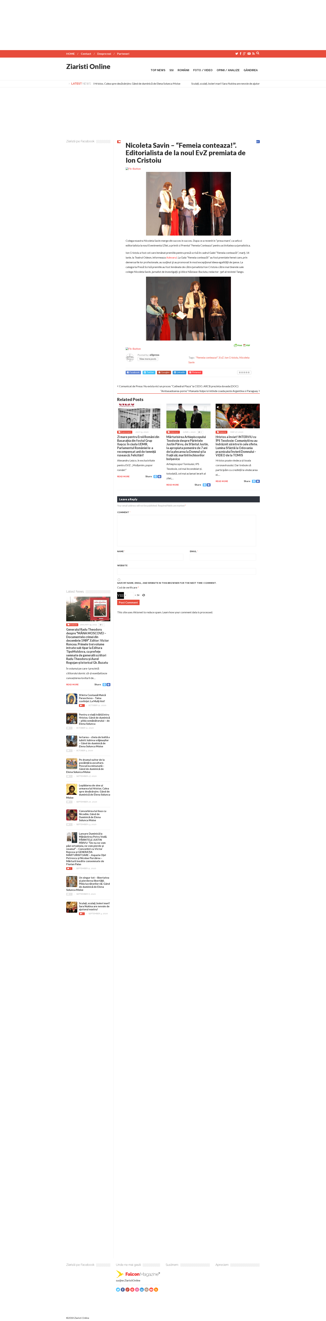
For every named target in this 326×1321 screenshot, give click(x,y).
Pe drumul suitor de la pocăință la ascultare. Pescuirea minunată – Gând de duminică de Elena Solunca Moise (85, 765)
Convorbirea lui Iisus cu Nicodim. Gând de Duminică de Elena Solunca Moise (92, 815)
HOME (70, 53)
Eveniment (126, 432)
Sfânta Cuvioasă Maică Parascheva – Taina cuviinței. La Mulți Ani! (92, 698)
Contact (86, 53)
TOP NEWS (158, 70)
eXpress (154, 354)
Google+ (165, 372)
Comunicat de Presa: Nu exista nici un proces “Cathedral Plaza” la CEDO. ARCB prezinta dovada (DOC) (178, 386)
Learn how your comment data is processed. (187, 612)
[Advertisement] (163, 24)
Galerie (222, 432)
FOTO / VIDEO (203, 70)
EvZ (221, 357)
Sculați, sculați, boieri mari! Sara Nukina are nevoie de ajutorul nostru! (221, 83)
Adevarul (171, 257)
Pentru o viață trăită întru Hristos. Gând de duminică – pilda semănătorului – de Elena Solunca (94, 719)
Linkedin (181, 372)
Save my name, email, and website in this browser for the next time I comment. (166, 583)
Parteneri (123, 53)
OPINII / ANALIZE (228, 70)
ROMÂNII (183, 70)
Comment (123, 512)
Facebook (135, 372)
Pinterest (196, 372)
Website (122, 565)
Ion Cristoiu (231, 357)
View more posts (147, 359)
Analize (73, 624)
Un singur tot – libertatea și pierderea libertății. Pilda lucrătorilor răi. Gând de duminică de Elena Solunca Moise (88, 883)
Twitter (150, 372)
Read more (123, 476)
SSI (171, 70)
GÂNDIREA (251, 70)
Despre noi (104, 53)
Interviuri (174, 432)
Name (121, 551)
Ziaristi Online (88, 66)
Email (194, 551)
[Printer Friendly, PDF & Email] (241, 344)
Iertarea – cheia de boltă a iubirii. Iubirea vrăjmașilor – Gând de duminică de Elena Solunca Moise (94, 742)
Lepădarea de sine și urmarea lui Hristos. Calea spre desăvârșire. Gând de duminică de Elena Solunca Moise (109, 83)
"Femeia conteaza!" (207, 357)
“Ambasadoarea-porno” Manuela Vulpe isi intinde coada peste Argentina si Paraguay (209, 390)
